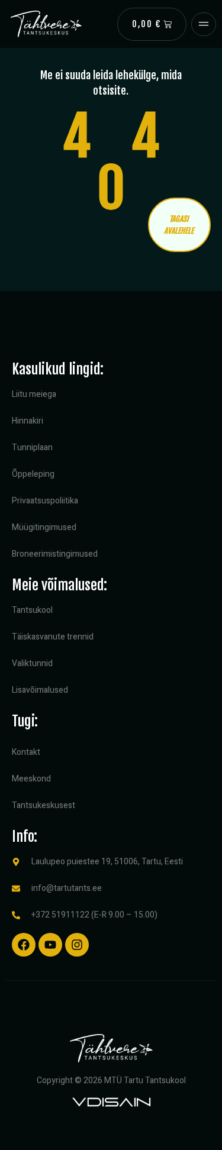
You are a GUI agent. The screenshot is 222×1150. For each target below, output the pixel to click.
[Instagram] (77, 945)
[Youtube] (50, 945)
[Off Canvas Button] (203, 24)
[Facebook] (24, 945)
